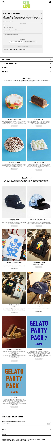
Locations (26, 434)
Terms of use (26, 440)
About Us (26, 429)
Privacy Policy (21, 440)
